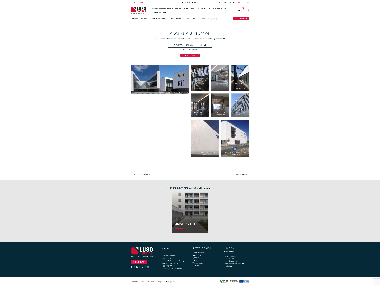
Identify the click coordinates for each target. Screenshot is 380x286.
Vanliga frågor (197, 263)
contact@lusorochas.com (172, 269)
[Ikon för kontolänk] (248, 10)
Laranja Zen (170, 282)
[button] (139, 2)
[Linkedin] (192, 2)
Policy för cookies (230, 261)
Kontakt (195, 265)
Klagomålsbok (229, 258)
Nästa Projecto (242, 175)
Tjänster (195, 258)
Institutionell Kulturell (197, 45)
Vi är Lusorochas (198, 253)
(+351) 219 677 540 (169, 266)
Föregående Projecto (140, 175)
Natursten (196, 255)
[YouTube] (197, 2)
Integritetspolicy (230, 256)
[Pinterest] (195, 2)
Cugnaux (193, 50)
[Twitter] (187, 2)
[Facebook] (185, 2)
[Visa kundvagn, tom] (244, 10)
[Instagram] (190, 2)
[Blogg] (182, 2)
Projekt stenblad (190, 55)
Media (194, 260)
